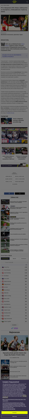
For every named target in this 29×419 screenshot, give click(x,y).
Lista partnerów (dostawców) (9, 409)
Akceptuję (14, 412)
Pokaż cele (14, 416)
